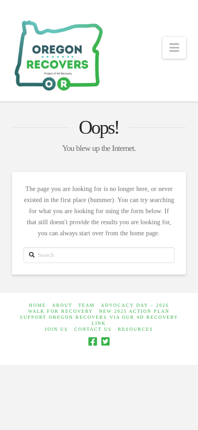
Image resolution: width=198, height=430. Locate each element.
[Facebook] (92, 341)
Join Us (56, 329)
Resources (135, 329)
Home (37, 305)
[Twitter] (105, 341)
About (62, 305)
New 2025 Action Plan (134, 311)
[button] (174, 48)
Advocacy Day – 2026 (135, 305)
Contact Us (93, 329)
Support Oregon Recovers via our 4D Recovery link (99, 320)
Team (86, 305)
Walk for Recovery (60, 311)
